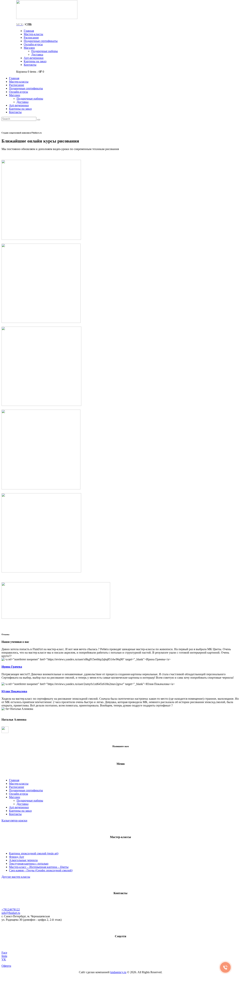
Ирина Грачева (12, 666)
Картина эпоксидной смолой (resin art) (33, 853)
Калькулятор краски (14, 820)
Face (4, 952)
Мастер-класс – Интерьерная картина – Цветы (39, 867)
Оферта (6, 965)
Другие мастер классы (16, 876)
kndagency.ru (118, 972)
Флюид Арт (16, 856)
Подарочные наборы (30, 800)
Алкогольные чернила (23, 860)
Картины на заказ (20, 810)
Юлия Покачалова (14, 691)
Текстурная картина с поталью (28, 863)
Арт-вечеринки (19, 807)
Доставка (22, 803)
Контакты (15, 814)
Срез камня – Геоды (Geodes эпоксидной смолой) (40, 870)
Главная (14, 780)
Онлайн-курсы (18, 793)
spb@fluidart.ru (11, 912)
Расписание (16, 787)
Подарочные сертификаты (26, 790)
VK (4, 959)
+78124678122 (11, 909)
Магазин (14, 797)
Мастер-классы (18, 783)
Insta (4, 956)
